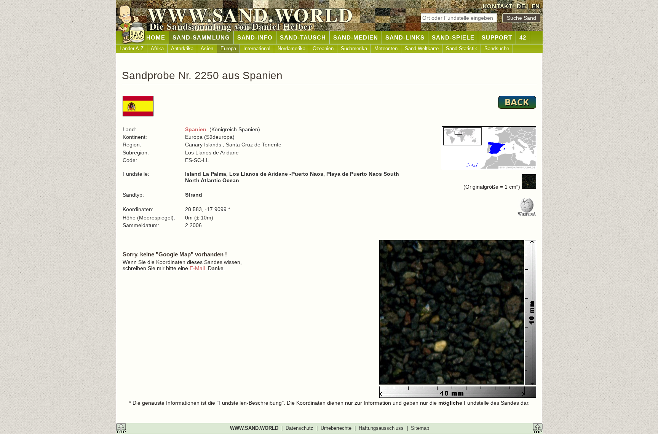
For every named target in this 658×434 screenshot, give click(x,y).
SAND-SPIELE (453, 37)
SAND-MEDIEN (355, 37)
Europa (228, 48)
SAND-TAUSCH (303, 37)
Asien (207, 48)
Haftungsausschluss (381, 428)
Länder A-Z (132, 48)
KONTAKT (498, 6)
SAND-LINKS (405, 37)
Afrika (157, 48)
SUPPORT (497, 37)
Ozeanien (323, 48)
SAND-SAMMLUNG (201, 37)
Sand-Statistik (461, 48)
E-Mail (197, 268)
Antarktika (182, 48)
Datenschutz (299, 428)
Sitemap (420, 428)
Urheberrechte (336, 428)
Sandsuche (496, 48)
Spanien (195, 129)
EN (536, 6)
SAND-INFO (255, 37)
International (256, 48)
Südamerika (354, 48)
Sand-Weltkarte (422, 48)
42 (522, 37)
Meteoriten (386, 48)
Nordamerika (291, 48)
